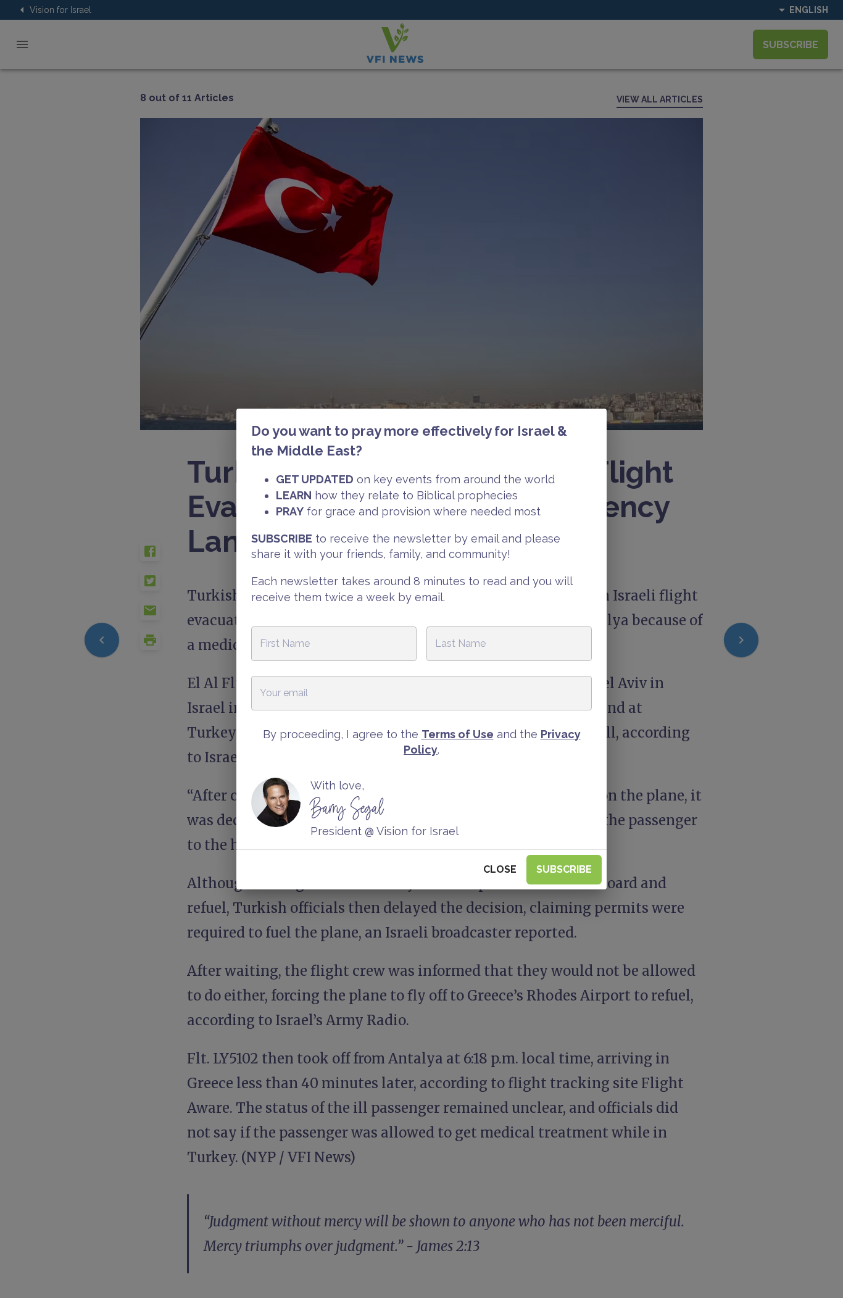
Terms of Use (458, 734)
